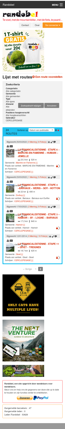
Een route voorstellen (48, 77)
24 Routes (11, 131)
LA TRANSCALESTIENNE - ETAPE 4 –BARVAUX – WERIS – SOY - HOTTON (39, 186)
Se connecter (52, 25)
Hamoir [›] (20, 224)
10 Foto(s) (43, 236)
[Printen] (8, 146)
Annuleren (51, 105)
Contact (25, 25)
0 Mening (32, 141)
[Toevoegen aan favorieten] (49, 141)
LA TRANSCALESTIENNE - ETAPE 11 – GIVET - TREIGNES (38, 245)
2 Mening (32, 206)
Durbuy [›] (20, 195)
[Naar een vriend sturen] (11, 146)
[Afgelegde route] (51, 141)
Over (37, 25)
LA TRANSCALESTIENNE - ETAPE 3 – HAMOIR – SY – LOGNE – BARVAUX (39, 216)
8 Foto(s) (42, 141)
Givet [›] (19, 254)
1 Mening (32, 177)
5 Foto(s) (42, 177)
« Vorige (27, 269)
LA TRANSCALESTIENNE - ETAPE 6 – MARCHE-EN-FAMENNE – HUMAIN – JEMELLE (39, 153)
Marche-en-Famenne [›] (26, 162)
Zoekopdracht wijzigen (31, 105)
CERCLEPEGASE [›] (23, 171)
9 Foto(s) (42, 206)
